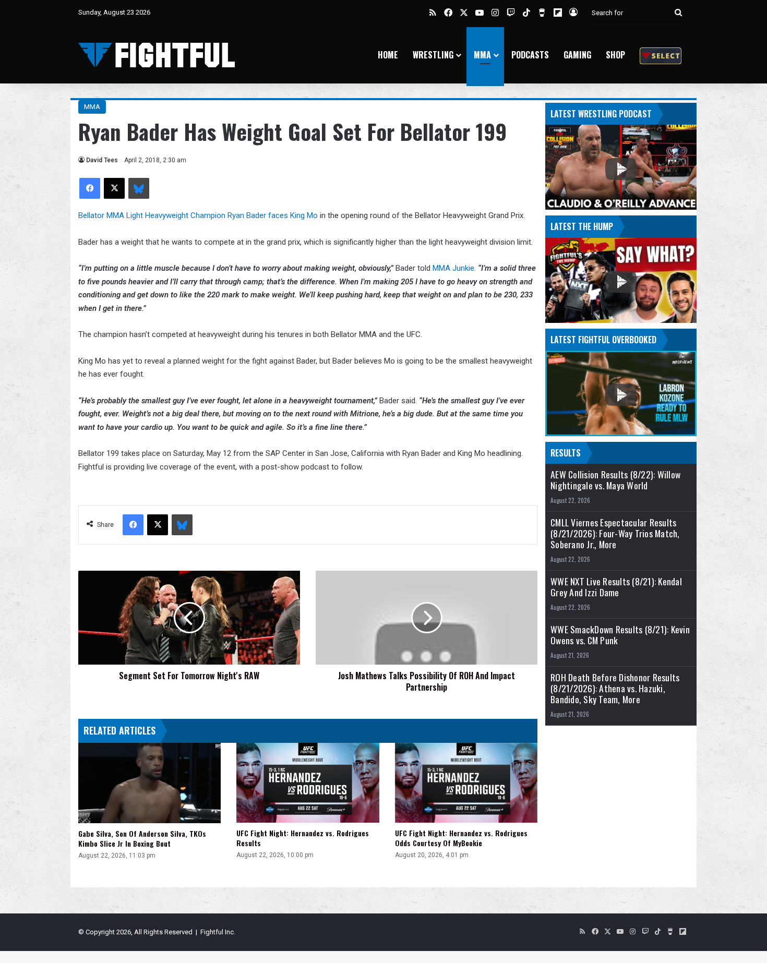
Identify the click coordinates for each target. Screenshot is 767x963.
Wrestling (433, 55)
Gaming (577, 55)
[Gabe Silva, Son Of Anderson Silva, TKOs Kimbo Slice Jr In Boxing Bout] (149, 783)
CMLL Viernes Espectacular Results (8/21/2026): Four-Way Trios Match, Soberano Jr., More (615, 533)
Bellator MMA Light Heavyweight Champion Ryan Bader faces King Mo (198, 215)
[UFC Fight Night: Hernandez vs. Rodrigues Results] (307, 783)
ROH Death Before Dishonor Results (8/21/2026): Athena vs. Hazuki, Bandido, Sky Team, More (614, 688)
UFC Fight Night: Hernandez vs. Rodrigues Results (302, 837)
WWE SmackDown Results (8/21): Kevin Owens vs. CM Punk (620, 635)
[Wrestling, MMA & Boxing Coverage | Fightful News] (156, 55)
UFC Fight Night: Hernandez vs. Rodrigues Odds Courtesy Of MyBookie (461, 837)
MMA (482, 55)
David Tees (102, 160)
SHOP (615, 55)
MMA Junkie (453, 268)
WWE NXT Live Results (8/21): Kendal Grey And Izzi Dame (616, 587)
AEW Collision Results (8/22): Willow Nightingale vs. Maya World (615, 480)
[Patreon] (660, 55)
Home (388, 55)
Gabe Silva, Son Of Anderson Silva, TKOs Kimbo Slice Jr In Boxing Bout (142, 838)
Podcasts (530, 55)
